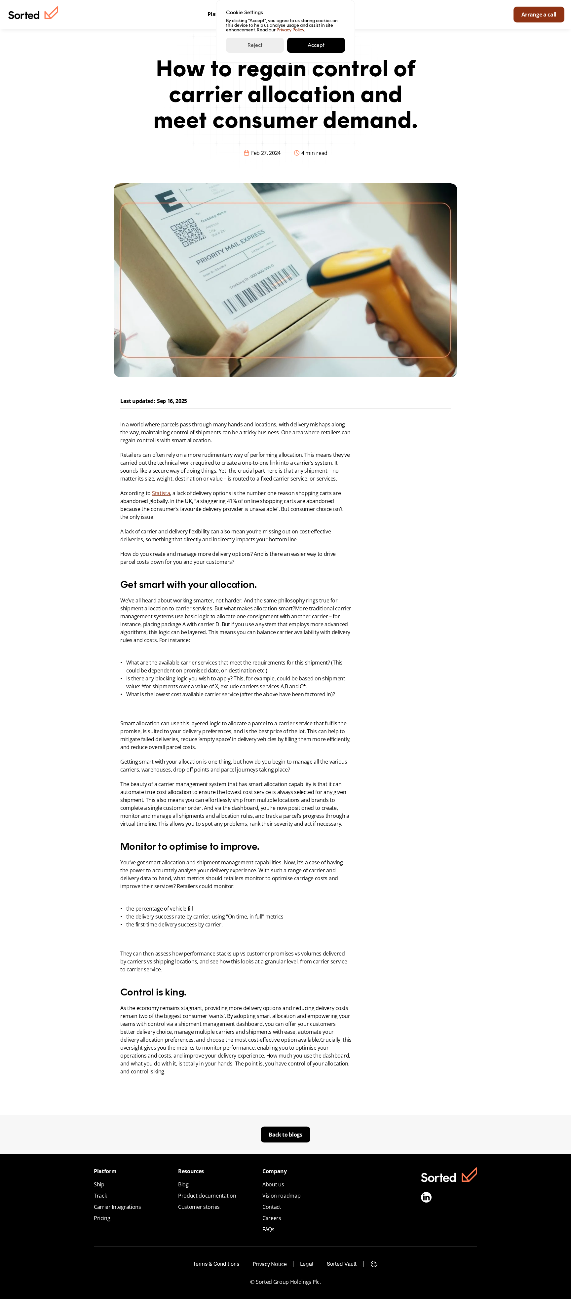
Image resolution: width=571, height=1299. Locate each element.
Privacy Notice (270, 1264)
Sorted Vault (342, 1263)
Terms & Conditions (216, 1263)
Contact (271, 1206)
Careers (271, 1218)
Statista (161, 493)
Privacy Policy (290, 30)
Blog (183, 1184)
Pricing (102, 1218)
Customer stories (199, 1206)
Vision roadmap (281, 1195)
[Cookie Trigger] (374, 1264)
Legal (306, 1263)
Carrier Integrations (117, 1206)
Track (100, 1195)
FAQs (268, 1229)
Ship (99, 1184)
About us (273, 1184)
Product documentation (207, 1195)
